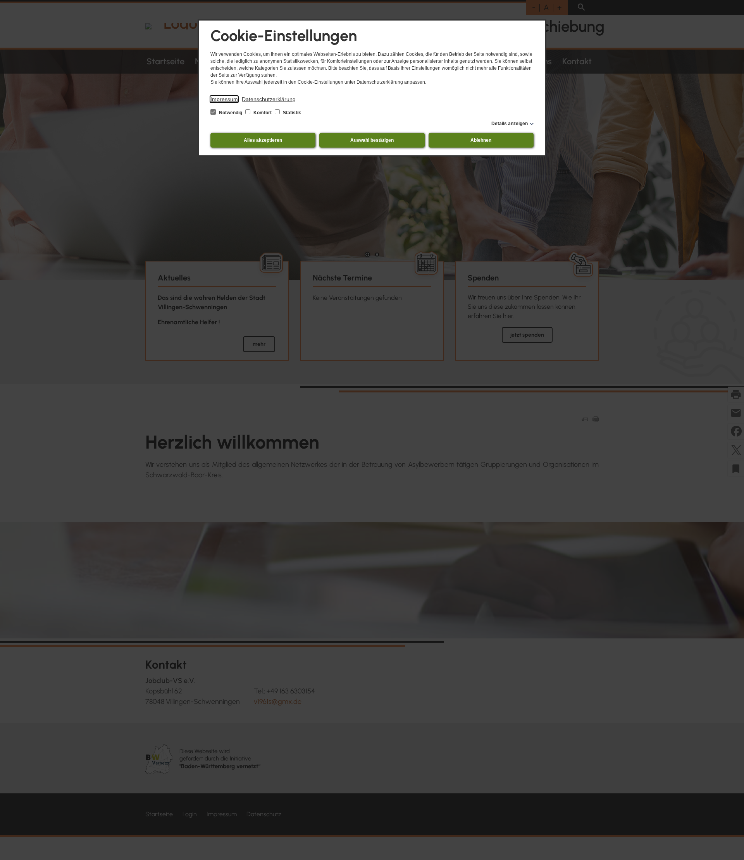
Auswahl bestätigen (372, 140)
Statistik (291, 112)
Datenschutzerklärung (269, 99)
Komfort (262, 112)
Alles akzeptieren (263, 140)
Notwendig (230, 112)
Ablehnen (480, 140)
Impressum (224, 99)
